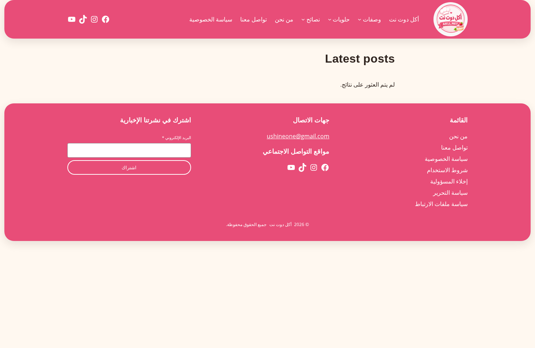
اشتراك (129, 167)
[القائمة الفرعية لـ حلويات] (330, 19)
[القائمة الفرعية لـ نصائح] (303, 19)
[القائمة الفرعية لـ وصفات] (359, 19)
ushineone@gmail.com (298, 136)
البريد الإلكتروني (176, 137)
